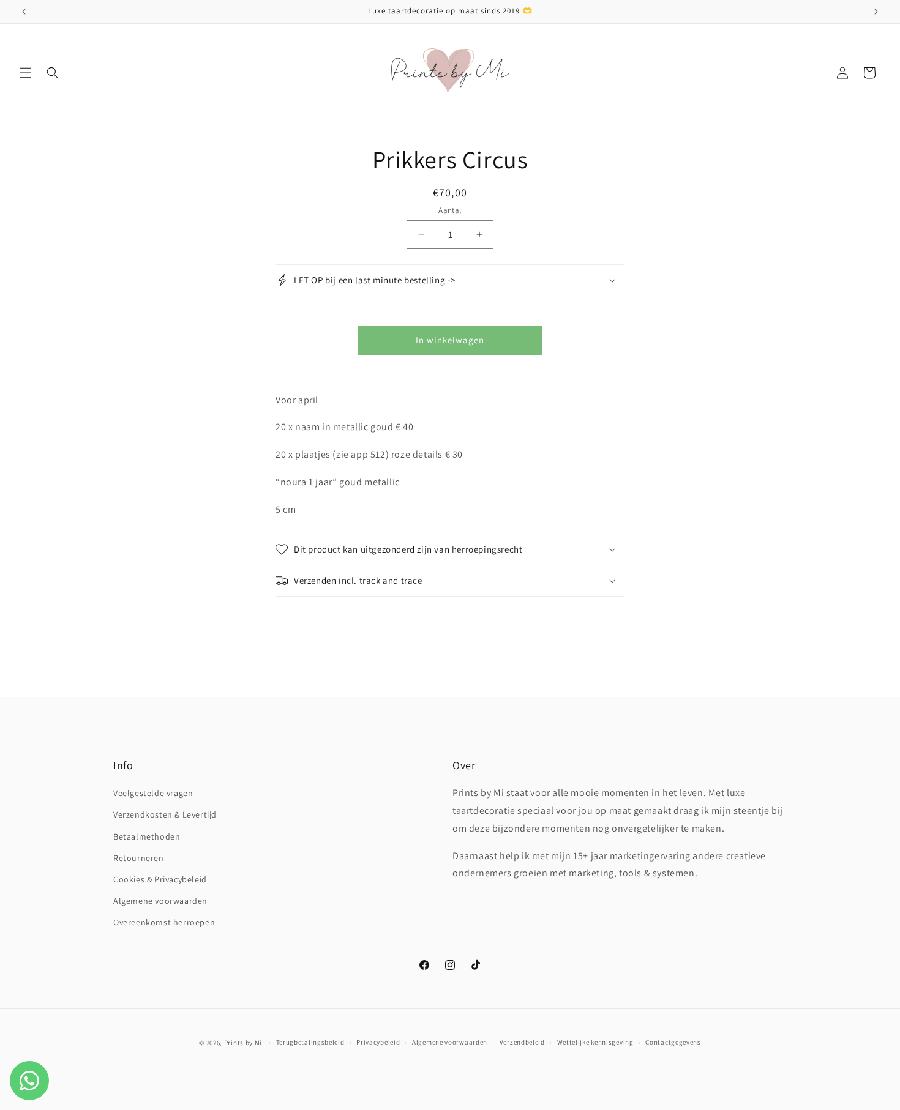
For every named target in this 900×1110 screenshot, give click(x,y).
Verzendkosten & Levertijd (165, 814)
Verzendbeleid (522, 1042)
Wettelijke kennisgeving (595, 1042)
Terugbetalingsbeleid (310, 1042)
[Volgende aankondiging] (876, 11)
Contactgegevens (673, 1042)
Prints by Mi (243, 1042)
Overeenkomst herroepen (164, 922)
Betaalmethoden (146, 836)
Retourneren (138, 857)
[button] (25, 72)
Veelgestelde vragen (153, 793)
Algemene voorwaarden (160, 900)
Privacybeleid (378, 1042)
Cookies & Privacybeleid (160, 879)
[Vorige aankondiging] (23, 11)
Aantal (449, 210)
